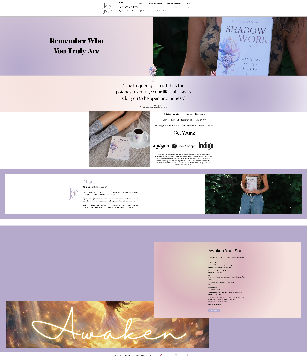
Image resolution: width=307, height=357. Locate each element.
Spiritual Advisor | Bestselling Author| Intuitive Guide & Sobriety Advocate (145, 11)
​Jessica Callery (128, 7)
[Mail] (181, 7)
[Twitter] (120, 2)
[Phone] (188, 7)
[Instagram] (176, 7)
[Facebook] (117, 2)
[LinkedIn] (122, 2)
